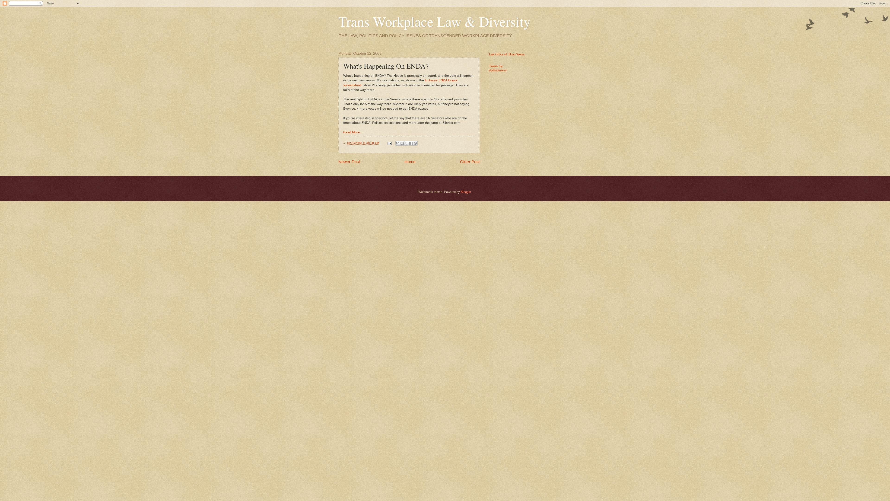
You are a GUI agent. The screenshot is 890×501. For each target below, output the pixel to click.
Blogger (466, 192)
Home (410, 162)
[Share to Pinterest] (415, 143)
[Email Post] (389, 143)
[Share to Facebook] (411, 143)
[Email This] (397, 143)
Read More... (352, 132)
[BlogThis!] (402, 143)
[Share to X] (406, 143)
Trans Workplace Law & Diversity (434, 21)
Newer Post (349, 162)
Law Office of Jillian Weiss (507, 54)
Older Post (470, 162)
